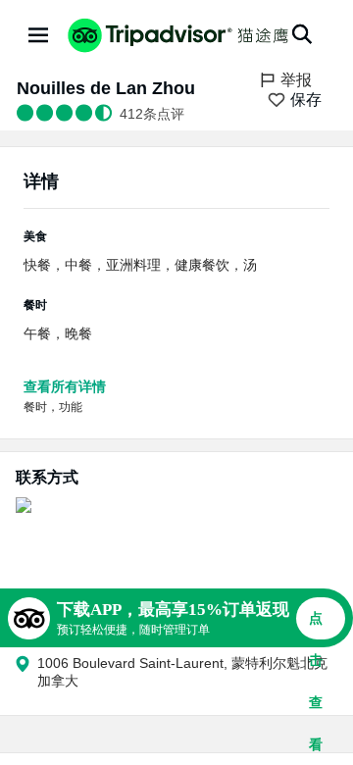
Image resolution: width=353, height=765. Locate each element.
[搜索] (302, 34)
